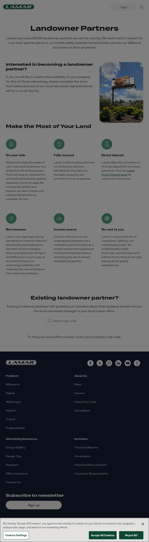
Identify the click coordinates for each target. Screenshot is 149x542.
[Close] (143, 524)
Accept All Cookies (102, 535)
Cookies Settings (16, 535)
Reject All (131, 535)
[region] (74, 530)
